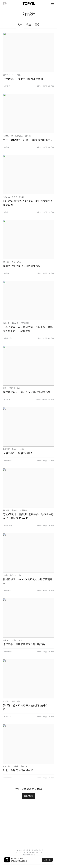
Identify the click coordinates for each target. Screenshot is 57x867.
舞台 (20, 640)
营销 (13, 701)
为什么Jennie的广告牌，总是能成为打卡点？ (28, 139)
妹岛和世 (15, 766)
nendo (5, 575)
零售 (4, 388)
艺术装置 (6, 449)
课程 (18, 701)
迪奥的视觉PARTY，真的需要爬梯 (22, 265)
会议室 (14, 197)
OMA (19, 262)
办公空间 (13, 575)
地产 (20, 575)
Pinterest (6, 197)
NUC (13, 75)
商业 (18, 75)
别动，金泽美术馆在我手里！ (19, 770)
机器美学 (23, 510)
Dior (13, 262)
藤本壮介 (23, 766)
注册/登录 (28, 796)
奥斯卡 (5, 640)
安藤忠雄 (6, 766)
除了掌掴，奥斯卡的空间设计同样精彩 (24, 644)
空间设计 (6, 75)
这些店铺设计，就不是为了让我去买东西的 (26, 392)
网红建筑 (6, 510)
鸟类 (22, 449)
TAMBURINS (8, 136)
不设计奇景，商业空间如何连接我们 (23, 78)
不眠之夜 (15, 323)
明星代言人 (19, 136)
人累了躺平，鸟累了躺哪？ (18, 453)
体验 (18, 388)
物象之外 (6, 323)
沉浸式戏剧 (24, 323)
